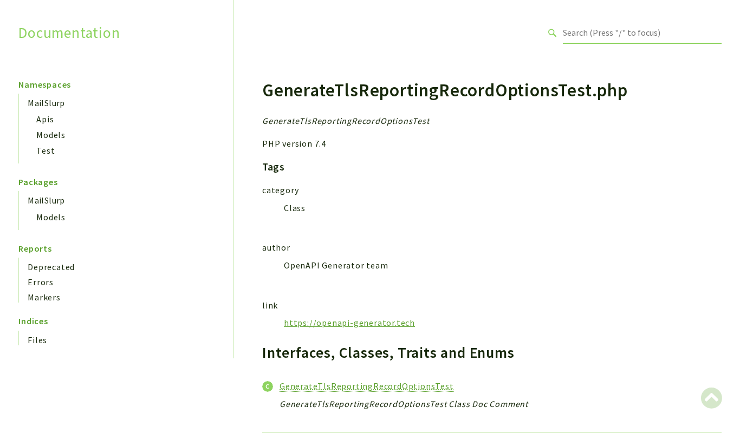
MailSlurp (46, 102)
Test (45, 150)
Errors (41, 282)
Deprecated (51, 266)
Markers (44, 297)
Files (37, 339)
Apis (45, 119)
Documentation (69, 32)
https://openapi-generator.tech (349, 322)
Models (51, 134)
